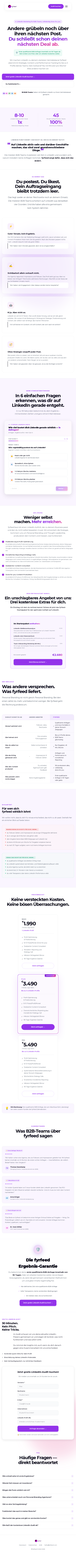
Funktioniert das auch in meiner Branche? (37, 1511)
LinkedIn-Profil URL (24, 1418)
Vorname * (21, 1382)
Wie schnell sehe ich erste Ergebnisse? (37, 1476)
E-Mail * (20, 1400)
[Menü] (66, 6)
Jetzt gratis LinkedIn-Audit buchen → (20, 77)
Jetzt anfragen (38, 966)
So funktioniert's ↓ (13, 84)
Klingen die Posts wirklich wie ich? (37, 1490)
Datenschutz (33, 1545)
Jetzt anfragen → (38, 1027)
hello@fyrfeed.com (50, 1545)
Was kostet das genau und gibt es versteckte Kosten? (37, 1518)
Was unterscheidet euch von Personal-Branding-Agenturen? (37, 1497)
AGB (40, 1545)
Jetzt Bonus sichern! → (38, 662)
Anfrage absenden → (37, 1429)
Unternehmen (22, 1409)
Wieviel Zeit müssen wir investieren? (37, 1483)
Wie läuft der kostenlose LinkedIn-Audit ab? (37, 1525)
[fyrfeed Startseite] (12, 6)
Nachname (21, 1391)
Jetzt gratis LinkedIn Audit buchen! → (38, 1303)
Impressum (22, 1545)
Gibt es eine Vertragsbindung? (37, 1504)
